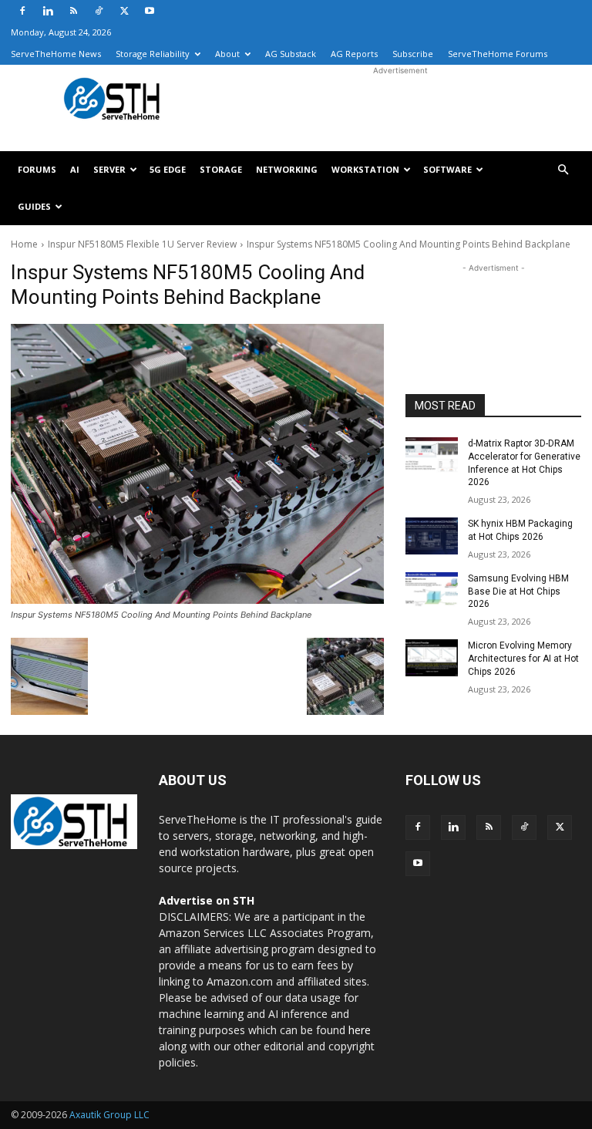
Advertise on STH (206, 900)
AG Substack (290, 53)
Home (24, 244)
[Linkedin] (47, 11)
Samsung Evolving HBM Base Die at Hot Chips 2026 (518, 591)
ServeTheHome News (56, 53)
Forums (37, 169)
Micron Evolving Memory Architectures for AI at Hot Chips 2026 (523, 658)
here (359, 1030)
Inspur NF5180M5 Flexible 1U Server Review (142, 244)
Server (109, 169)
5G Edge (168, 169)
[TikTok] (98, 11)
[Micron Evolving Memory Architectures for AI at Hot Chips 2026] (431, 657)
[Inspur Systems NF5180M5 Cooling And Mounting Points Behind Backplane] (197, 464)
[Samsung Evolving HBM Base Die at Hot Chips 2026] (431, 590)
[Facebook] (22, 11)
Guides (34, 206)
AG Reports (354, 53)
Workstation (365, 169)
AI (74, 169)
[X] (124, 11)
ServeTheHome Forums (497, 53)
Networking (287, 169)
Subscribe (412, 53)
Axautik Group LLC (109, 1114)
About (227, 53)
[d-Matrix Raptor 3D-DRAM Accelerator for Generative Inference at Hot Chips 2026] (431, 455)
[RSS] (73, 11)
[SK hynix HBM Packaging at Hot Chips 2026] (431, 535)
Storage (221, 169)
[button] (562, 170)
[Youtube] (149, 11)
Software (447, 169)
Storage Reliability (153, 53)
